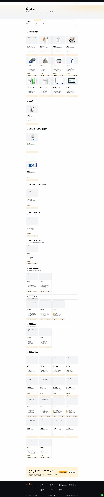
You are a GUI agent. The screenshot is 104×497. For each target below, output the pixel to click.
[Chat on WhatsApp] (102, 495)
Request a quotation (63, 472)
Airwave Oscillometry (43, 489)
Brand (36, 23)
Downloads (60, 489)
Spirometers (42, 484)
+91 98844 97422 (71, 484)
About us (60, 484)
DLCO (41, 485)
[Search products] (74, 3)
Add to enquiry (35, 75)
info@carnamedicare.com (72, 485)
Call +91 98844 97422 (72, 472)
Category (27, 23)
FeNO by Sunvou (52, 484)
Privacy (48, 495)
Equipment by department (63, 485)
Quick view (29, 75)
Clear (76, 25)
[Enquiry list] (77, 3)
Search (44, 23)
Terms (51, 495)
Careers (60, 490)
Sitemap (54, 495)
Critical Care (28, 21)
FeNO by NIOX (42, 490)
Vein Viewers (52, 485)
